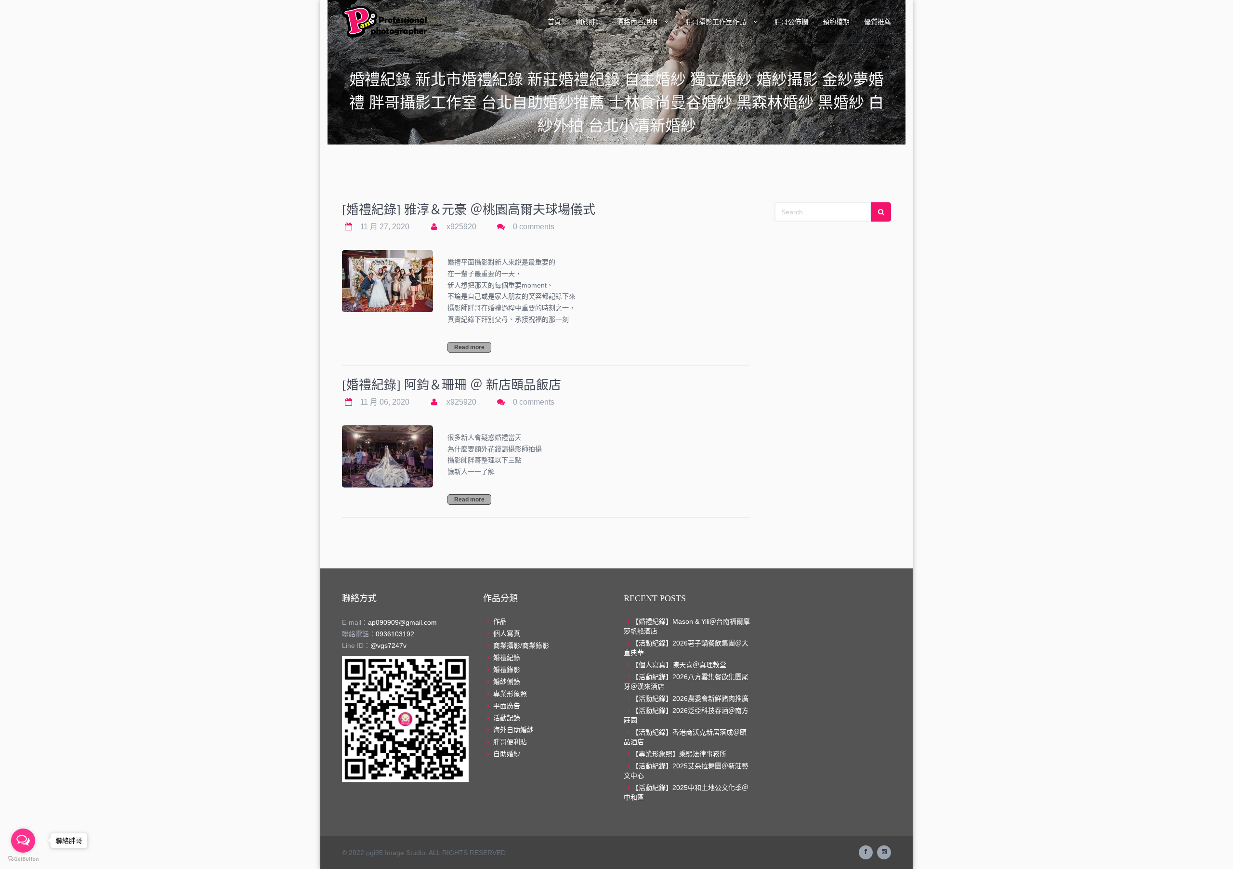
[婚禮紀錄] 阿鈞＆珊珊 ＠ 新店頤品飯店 (451, 385)
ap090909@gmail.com (402, 622)
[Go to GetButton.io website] (23, 859)
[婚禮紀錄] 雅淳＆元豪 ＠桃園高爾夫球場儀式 (468, 210)
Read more (469, 347)
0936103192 (395, 634)
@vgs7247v (388, 645)
